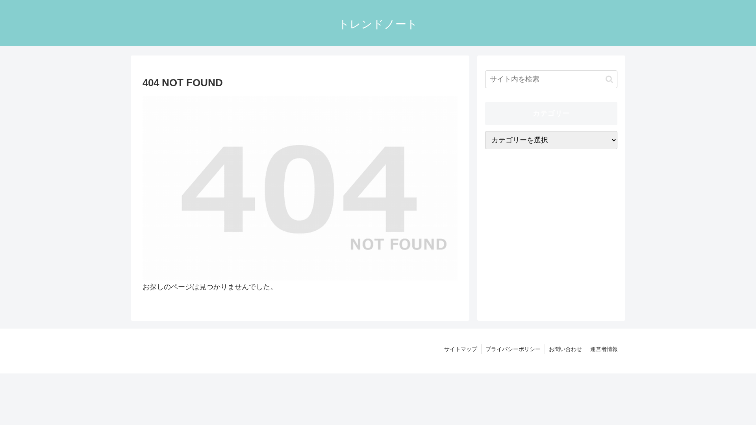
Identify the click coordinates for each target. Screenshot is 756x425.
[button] (609, 79)
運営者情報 (604, 349)
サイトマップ (460, 349)
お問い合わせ (565, 349)
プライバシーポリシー (513, 349)
